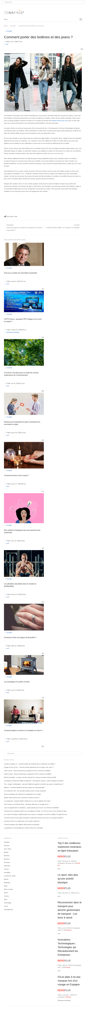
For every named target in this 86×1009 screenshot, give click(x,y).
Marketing (7, 882)
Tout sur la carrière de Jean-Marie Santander (20, 273)
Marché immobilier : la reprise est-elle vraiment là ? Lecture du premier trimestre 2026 (30, 777)
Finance (6, 869)
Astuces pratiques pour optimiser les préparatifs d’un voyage (22, 794)
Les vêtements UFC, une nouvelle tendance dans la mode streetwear (25, 791)
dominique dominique (13, 332)
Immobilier (7, 872)
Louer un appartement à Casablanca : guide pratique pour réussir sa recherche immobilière (31, 807)
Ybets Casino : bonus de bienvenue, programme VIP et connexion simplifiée (27, 770)
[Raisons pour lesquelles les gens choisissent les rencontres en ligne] (24, 394)
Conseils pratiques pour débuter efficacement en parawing (21, 824)
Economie (7, 862)
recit (7, 44)
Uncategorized (8, 909)
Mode (5, 886)
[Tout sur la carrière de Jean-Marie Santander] (24, 244)
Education (7, 866)
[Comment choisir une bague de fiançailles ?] (24, 605)
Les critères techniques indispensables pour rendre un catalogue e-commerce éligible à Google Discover (35, 814)
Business (7, 859)
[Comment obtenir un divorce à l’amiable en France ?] (24, 700)
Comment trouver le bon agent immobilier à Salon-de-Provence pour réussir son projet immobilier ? (34, 818)
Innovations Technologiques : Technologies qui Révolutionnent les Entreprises (68, 947)
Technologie (7, 903)
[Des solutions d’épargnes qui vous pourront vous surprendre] (24, 494)
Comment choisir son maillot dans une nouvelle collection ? (22, 821)
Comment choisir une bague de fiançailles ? (20, 637)
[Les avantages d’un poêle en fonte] (24, 656)
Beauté (6, 852)
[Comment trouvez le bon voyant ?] (24, 443)
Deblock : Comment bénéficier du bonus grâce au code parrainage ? (24, 787)
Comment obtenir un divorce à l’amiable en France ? (23, 730)
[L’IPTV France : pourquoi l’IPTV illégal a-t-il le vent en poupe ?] (24, 292)
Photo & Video (8, 889)
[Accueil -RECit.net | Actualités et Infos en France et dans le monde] (43, 10)
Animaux (6, 845)
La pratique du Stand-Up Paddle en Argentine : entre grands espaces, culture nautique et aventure (33, 781)
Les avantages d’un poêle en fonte (17, 682)
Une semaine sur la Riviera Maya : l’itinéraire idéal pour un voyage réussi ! (26, 804)
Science (6, 896)
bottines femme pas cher (59, 120)
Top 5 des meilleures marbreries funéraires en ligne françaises (69, 847)
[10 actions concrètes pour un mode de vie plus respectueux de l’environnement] (24, 340)
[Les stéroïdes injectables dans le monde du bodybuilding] (24, 551)
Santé (6, 892)
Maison (6, 879)
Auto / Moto (7, 849)
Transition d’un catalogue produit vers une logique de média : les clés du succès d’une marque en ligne (35, 811)
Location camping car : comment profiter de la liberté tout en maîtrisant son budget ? (29, 764)
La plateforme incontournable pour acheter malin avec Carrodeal (23, 828)
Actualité (9, 31)
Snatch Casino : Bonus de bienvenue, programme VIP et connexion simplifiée (27, 774)
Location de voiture (10, 876)
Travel (6, 906)
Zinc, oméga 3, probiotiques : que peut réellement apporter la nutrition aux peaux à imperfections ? (34, 784)
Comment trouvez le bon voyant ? (16, 475)
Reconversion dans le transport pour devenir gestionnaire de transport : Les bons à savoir (69, 910)
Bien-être (6, 855)
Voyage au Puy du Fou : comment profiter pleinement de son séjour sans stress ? (29, 767)
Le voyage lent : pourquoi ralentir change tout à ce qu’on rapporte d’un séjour (27, 801)
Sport (5, 899)
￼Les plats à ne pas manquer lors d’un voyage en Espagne (69, 980)
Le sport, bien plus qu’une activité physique (68, 878)
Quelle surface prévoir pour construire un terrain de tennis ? (22, 797)
